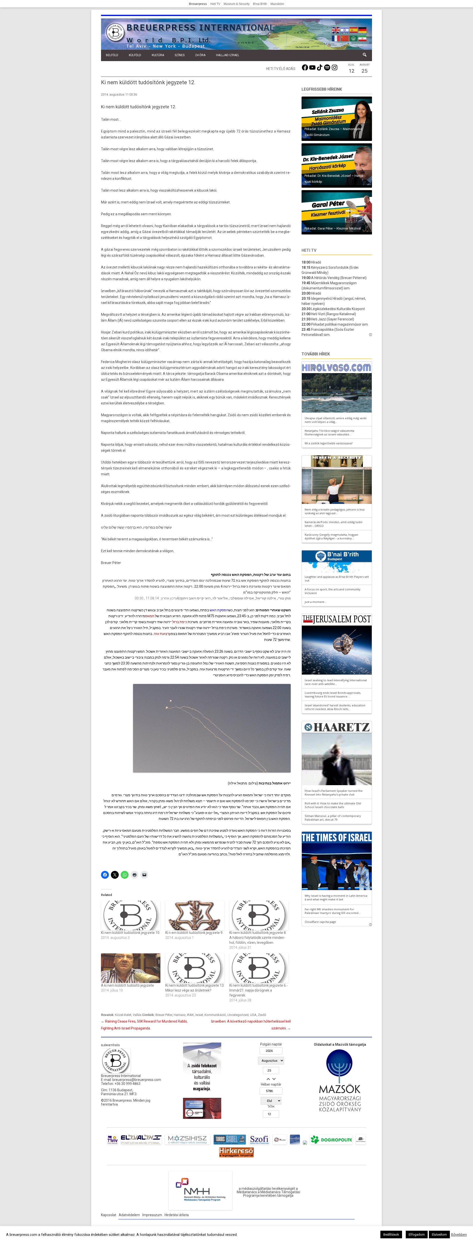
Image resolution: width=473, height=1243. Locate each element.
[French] (336, 38)
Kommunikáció (215, 1015)
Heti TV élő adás (280, 69)
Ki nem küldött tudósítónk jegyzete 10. (130, 933)
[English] (336, 30)
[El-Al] (141, 1144)
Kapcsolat (108, 1215)
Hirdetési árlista (177, 1215)
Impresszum (152, 1215)
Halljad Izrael (227, 55)
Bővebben (459, 1234)
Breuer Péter (163, 1015)
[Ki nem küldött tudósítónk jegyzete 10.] (130, 915)
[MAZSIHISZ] (188, 1144)
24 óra (200, 55)
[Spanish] (353, 30)
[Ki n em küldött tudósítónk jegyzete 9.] (195, 915)
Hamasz (180, 1015)
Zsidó (262, 1015)
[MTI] (279, 1144)
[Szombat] (295, 1144)
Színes (180, 55)
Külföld (135, 55)
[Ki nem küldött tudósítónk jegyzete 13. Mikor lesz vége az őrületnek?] (195, 968)
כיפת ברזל (179, 622)
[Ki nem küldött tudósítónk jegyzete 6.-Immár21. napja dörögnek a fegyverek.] (259, 968)
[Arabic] (353, 38)
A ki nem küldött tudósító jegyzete (127, 985)
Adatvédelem (129, 1215)
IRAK (190, 1015)
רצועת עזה (161, 634)
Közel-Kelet (123, 1015)
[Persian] (362, 38)
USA (253, 1015)
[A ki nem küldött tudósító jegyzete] (130, 968)
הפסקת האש (219, 610)
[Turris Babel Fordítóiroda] (229, 1144)
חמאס (149, 616)
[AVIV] (112, 1144)
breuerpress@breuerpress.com (136, 1080)
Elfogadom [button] (417, 1234)
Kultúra (158, 55)
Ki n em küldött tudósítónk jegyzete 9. (194, 933)
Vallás (137, 1015)
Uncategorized (238, 1015)
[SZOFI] (259, 1144)
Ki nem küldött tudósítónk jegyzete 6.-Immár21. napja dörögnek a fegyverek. (258, 990)
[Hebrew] (344, 30)
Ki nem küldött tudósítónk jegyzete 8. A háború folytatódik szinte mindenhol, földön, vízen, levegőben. (258, 938)
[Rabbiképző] (305, 1144)
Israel (199, 1015)
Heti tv (309, 250)
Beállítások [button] (391, 1234)
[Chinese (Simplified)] (344, 38)
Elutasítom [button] (439, 1234)
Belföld (112, 55)
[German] (362, 30)
